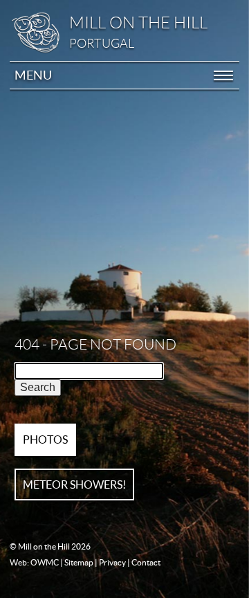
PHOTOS (45, 439)
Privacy (112, 562)
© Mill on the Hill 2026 (50, 546)
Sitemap (78, 562)
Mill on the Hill (138, 23)
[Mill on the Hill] (41, 32)
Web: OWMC (34, 562)
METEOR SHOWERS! (74, 484)
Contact (145, 562)
